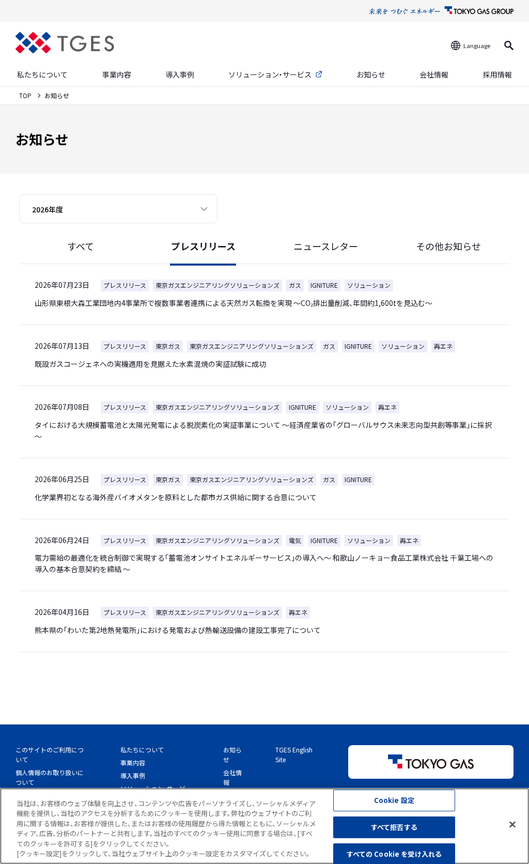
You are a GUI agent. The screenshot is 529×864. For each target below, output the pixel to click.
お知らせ (370, 74)
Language (476, 45)
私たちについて (42, 74)
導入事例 (179, 74)
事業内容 (116, 74)
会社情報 (433, 74)
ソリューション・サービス (270, 74)
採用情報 (497, 74)
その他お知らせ (448, 246)
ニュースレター (325, 246)
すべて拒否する (394, 827)
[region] (264, 826)
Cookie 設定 (394, 801)
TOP (26, 95)
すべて (80, 246)
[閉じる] (512, 824)
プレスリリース (203, 246)
